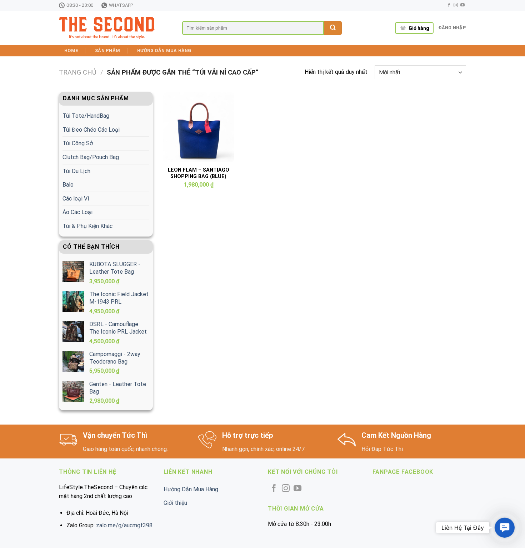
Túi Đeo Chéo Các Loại (91, 129)
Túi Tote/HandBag (85, 115)
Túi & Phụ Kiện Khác (87, 226)
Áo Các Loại (77, 212)
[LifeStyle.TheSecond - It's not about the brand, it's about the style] (115, 28)
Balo (68, 184)
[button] (504, 527)
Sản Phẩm (107, 50)
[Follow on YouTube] (462, 5)
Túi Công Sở (77, 143)
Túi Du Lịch (76, 171)
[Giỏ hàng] (403, 28)
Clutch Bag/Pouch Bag (90, 157)
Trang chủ (77, 72)
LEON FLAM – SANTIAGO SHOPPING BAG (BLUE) (198, 173)
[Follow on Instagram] (456, 5)
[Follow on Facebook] (449, 5)
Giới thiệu (175, 502)
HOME (71, 50)
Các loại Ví (75, 198)
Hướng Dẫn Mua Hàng (164, 50)
